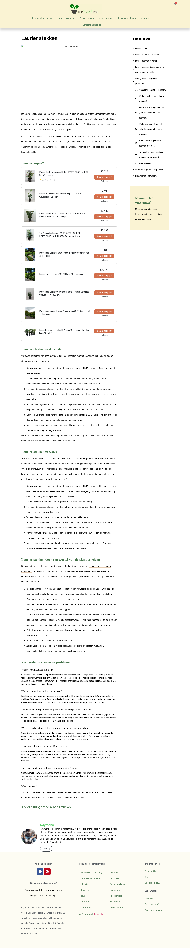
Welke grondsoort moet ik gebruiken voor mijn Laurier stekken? (151, 129)
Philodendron (116, 896)
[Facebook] (40, 871)
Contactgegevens (153, 910)
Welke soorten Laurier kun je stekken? (151, 98)
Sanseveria (115, 901)
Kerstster (84, 901)
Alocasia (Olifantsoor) (91, 872)
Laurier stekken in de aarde (147, 54)
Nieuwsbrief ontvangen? (146, 176)
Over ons (149, 898)
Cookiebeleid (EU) (153, 883)
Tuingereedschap (91, 24)
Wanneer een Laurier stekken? (152, 90)
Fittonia (84, 884)
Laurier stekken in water (146, 61)
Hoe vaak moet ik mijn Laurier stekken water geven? (152, 154)
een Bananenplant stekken (102, 576)
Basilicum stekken (62, 797)
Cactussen (105, 18)
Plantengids (150, 871)
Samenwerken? (152, 904)
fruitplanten (87, 18)
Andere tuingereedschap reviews (150, 169)
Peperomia (115, 890)
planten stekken (126, 18)
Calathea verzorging (90, 878)
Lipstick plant (86, 907)
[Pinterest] (47, 871)
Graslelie (84, 890)
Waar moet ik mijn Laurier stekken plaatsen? (150, 143)
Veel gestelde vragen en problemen (146, 81)
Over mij (46, 848)
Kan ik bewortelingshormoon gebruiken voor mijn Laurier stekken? (151, 112)
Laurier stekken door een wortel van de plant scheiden (149, 69)
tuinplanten (64, 18)
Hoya (82, 896)
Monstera (114, 878)
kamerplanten (40, 18)
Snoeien (145, 18)
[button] (165, 39)
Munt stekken (79, 797)
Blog (147, 877)
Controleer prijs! (104, 177)
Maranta (114, 872)
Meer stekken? (146, 163)
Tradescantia (116, 907)
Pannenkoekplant (118, 884)
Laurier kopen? (141, 48)
